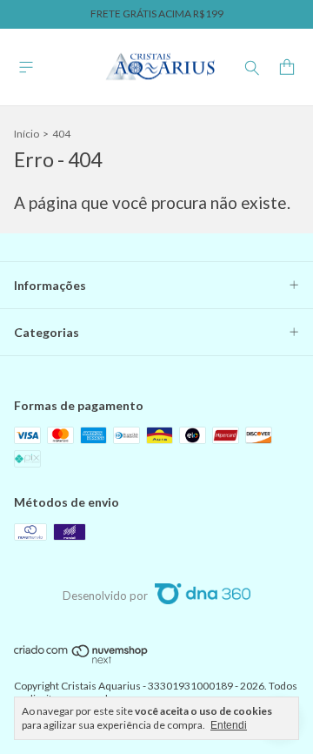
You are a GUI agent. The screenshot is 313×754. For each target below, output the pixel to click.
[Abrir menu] (26, 67)
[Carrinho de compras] (287, 67)
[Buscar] (252, 67)
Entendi (228, 725)
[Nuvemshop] (81, 660)
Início (26, 133)
